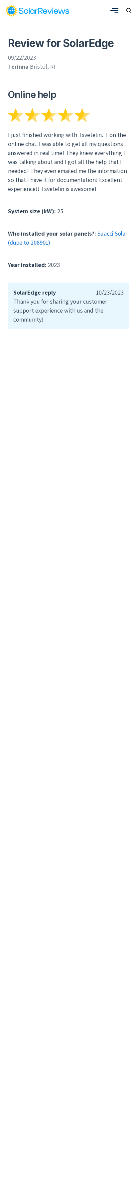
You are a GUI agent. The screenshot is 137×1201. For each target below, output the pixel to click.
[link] (37, 10)
